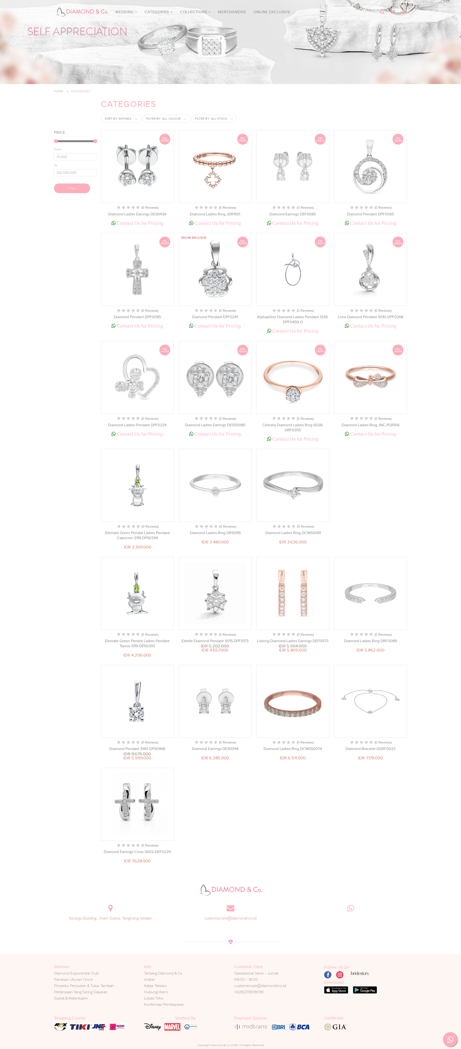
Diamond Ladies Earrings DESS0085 (215, 425)
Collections (194, 12)
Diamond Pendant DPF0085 (137, 317)
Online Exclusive (272, 12)
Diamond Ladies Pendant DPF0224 (137, 425)
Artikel (149, 979)
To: (56, 165)
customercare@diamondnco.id (230, 918)
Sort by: (118, 118)
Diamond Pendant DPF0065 (370, 214)
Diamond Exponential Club (76, 973)
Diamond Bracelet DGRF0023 (370, 749)
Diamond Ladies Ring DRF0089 (370, 641)
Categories (157, 12)
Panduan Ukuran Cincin (73, 979)
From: (58, 149)
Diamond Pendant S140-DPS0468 (137, 749)
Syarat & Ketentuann (71, 998)
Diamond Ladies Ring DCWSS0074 (293, 749)
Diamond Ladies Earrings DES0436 (137, 214)
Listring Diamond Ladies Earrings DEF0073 (292, 641)
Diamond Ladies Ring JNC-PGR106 (371, 425)
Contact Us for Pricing (139, 223)
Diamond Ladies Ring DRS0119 (215, 533)
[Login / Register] (403, 12)
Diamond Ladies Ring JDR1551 (215, 214)
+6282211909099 (248, 992)
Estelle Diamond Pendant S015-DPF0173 (215, 641)
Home (59, 91)
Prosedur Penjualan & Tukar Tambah (84, 985)
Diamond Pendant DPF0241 (215, 317)
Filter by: (163, 118)
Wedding (125, 12)
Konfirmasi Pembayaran (164, 1004)
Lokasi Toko (153, 998)
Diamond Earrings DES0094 (215, 749)
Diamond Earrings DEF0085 (292, 214)
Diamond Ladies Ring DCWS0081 (293, 533)
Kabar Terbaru (155, 985)
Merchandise (232, 12)
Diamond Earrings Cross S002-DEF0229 (137, 852)
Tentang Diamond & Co (163, 973)
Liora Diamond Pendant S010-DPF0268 (370, 317)
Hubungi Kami (156, 992)
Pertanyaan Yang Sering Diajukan (81, 992)
